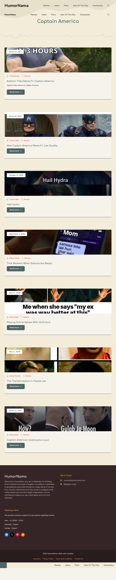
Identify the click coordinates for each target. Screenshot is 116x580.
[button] (108, 5)
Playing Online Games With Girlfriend (28, 322)
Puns (66, 5)
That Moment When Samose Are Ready (29, 263)
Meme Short (14, 258)
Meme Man (13, 317)
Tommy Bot (14, 140)
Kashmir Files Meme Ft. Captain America (30, 81)
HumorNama (17, 5)
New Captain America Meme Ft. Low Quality (32, 145)
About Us (36, 559)
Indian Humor (15, 376)
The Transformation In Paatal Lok (26, 381)
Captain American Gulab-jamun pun (28, 440)
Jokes (56, 5)
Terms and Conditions (64, 559)
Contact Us (78, 559)
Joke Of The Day (80, 5)
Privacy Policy (48, 559)
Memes (46, 5)
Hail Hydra (13, 204)
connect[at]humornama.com (74, 480)
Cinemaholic (14, 76)
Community (98, 5)
